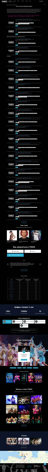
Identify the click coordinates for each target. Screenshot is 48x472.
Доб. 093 (16, 95)
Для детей (19, 181)
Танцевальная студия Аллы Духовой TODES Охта (21, 47)
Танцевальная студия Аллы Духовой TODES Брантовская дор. (23, 203)
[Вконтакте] (44, 1)
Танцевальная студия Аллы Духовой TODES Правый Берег (22, 38)
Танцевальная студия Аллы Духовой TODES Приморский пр (23, 186)
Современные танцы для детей (21, 113)
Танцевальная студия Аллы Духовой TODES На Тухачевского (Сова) (24, 19)
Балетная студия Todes (20, 70)
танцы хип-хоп (15, 16)
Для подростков (37, 87)
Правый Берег (11, 281)
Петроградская (11, 294)
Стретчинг (26, 113)
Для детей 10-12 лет (34, 87)
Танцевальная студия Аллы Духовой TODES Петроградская (22, 109)
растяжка (32, 16)
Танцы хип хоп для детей (23, 87)
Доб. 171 (16, 129)
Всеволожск (11, 287)
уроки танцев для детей (28, 16)
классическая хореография (10, 16)
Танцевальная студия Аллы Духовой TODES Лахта (21, 92)
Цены (34, 467)
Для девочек (19, 87)
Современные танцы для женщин (26, 70)
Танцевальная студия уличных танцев (33, 113)
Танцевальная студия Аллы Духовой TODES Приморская (22, 58)
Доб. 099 (16, 155)
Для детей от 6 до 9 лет (29, 87)
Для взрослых (35, 70)
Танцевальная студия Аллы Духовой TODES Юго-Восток (22, 75)
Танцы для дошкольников (24, 164)
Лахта (11, 290)
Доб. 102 (16, 78)
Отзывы (17, 72)
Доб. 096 (16, 31)
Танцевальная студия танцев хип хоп (19, 165)
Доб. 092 (16, 172)
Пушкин (11, 297)
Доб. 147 (16, 50)
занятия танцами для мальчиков (21, 16)
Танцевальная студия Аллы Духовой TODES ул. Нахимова (22, 143)
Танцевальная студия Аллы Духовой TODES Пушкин (22, 126)
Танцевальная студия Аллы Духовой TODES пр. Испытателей (23, 152)
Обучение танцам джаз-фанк (26, 182)
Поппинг (28, 113)
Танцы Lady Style (32, 70)
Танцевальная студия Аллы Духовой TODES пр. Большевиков (23, 27)
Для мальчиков (19, 164)
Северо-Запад (11, 284)
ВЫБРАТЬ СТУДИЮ (13, 467)
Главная (9, 467)
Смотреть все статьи (24, 447)
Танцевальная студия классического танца (31, 164)
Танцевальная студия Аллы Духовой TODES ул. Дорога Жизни (23, 169)
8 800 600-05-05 (17, 21)
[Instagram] (45, 1)
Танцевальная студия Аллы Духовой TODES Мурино (22, 135)
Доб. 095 (16, 112)
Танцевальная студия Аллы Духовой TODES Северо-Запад (22, 66)
